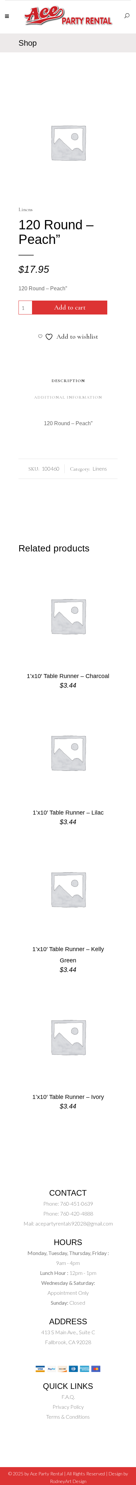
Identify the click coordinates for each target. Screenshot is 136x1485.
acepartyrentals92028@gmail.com (74, 1223)
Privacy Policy (68, 1406)
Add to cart (69, 308)
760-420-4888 (76, 1213)
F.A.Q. (68, 1397)
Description (68, 380)
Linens (25, 209)
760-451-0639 (76, 1203)
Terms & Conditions (68, 1416)
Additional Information (68, 397)
